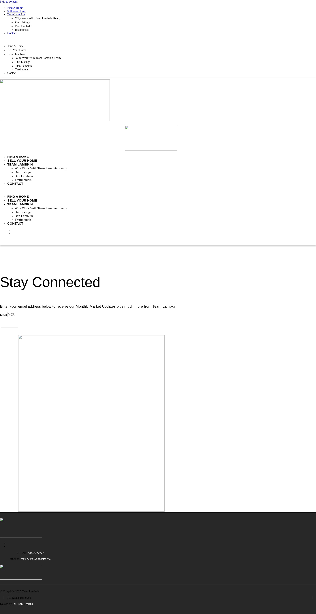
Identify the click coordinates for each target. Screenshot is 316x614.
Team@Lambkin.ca (36, 559)
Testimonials (22, 29)
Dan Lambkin (23, 26)
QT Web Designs (23, 603)
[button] (158, 39)
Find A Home (15, 7)
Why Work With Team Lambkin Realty (38, 18)
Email (3, 314)
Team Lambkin (16, 14)
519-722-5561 (36, 553)
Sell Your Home (16, 11)
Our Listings (22, 22)
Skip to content (8, 1)
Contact (11, 33)
